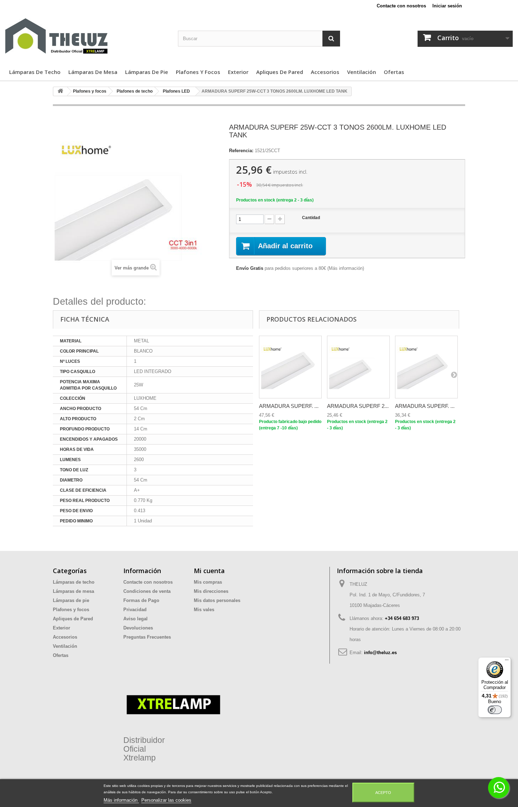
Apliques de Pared (279, 71)
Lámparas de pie (146, 71)
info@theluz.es (380, 652)
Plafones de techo (135, 91)
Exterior (238, 71)
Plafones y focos (198, 71)
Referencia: (241, 150)
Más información (346, 268)
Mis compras (208, 582)
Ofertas (394, 71)
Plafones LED (176, 91)
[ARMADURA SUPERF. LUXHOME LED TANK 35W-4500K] (426, 367)
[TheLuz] (86, 36)
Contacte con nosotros (401, 5)
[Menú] (506, 661)
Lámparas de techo (35, 71)
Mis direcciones (211, 591)
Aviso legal (135, 618)
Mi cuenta (209, 570)
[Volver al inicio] (60, 91)
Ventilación (361, 71)
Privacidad (135, 609)
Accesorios (325, 71)
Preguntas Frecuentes (147, 637)
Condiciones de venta (147, 591)
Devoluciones (138, 628)
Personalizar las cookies (166, 800)
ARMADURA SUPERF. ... (289, 406)
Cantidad (311, 217)
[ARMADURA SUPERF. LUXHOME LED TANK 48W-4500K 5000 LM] (290, 367)
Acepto (383, 792)
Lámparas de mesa (92, 71)
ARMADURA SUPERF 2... (358, 406)
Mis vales (204, 609)
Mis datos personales (217, 600)
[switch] (495, 710)
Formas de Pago (141, 600)
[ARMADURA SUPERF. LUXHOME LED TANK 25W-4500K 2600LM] (358, 367)
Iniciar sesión (447, 5)
